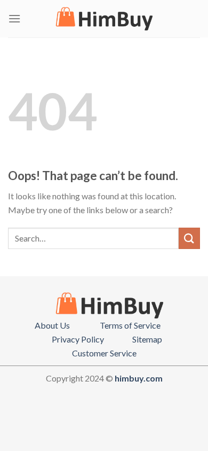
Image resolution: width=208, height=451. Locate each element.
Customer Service (104, 353)
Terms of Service (130, 325)
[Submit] (189, 238)
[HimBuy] (104, 18)
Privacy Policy (78, 339)
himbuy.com (139, 378)
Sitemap (147, 339)
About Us (52, 325)
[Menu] (14, 18)
